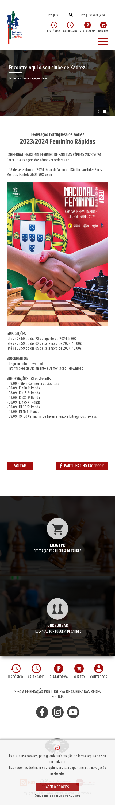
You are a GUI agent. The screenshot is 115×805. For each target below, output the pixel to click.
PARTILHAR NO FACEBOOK (84, 466)
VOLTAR (20, 466)
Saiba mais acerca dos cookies (57, 795)
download (36, 364)
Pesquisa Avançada (93, 15)
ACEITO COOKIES (57, 787)
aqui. (69, 160)
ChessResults (41, 379)
